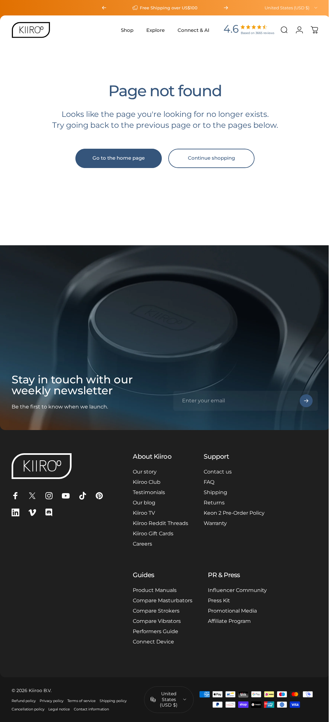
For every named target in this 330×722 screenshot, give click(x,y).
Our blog (142, 503)
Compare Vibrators (155, 621)
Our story (143, 472)
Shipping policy (113, 703)
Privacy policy (51, 703)
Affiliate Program (227, 621)
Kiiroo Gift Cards (151, 533)
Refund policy (24, 703)
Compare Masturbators (161, 600)
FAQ (207, 482)
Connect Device (151, 642)
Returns (212, 503)
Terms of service (81, 703)
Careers (140, 544)
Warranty (213, 523)
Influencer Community (235, 590)
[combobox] (291, 7)
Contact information (91, 712)
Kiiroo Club (145, 482)
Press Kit (217, 600)
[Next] (226, 7)
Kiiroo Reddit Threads (159, 523)
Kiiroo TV (142, 513)
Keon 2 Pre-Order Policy (232, 513)
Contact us (216, 472)
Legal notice (59, 712)
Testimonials (147, 492)
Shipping (214, 492)
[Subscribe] (301, 400)
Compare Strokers (154, 611)
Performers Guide (154, 631)
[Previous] (104, 7)
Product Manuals (153, 590)
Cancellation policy (28, 712)
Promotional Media (230, 611)
